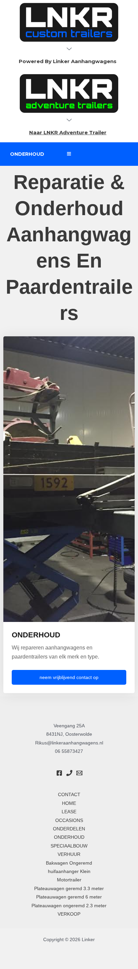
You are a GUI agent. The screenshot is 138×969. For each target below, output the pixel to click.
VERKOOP (69, 914)
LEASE (69, 811)
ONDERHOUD (69, 837)
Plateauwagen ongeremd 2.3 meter (69, 905)
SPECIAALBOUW (69, 846)
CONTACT (69, 794)
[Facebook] (59, 773)
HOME (69, 803)
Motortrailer (69, 879)
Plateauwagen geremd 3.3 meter (69, 888)
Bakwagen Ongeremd (69, 863)
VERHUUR (69, 854)
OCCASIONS (69, 820)
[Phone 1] (69, 773)
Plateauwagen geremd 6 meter (69, 897)
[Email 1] (79, 773)
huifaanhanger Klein (69, 871)
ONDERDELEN (69, 828)
